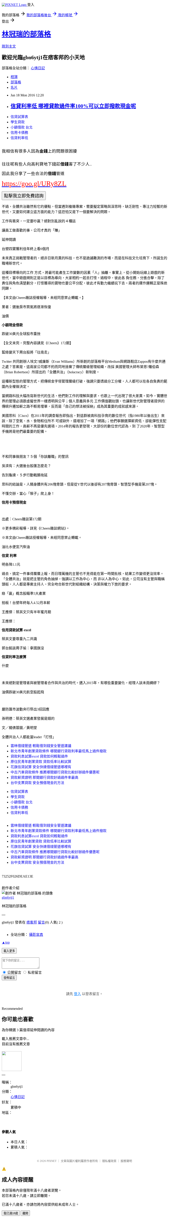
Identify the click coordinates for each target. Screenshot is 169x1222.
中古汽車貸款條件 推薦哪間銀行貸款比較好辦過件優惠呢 (55, 772)
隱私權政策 (109, 1161)
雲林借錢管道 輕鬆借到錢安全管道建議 (41, 746)
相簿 (14, 77)
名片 (14, 87)
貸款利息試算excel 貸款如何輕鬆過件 (39, 756)
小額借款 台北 (22, 127)
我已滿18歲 (11, 1213)
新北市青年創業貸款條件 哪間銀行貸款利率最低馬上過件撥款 (59, 751)
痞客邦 (31, 922)
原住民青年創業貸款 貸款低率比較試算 (41, 762)
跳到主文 (9, 46)
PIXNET (52, 1161)
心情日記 (38, 68)
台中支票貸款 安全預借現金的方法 (37, 783)
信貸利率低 (19, 138)
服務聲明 (126, 1161)
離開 (25, 1213)
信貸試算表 (19, 117)
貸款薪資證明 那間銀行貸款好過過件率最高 (44, 777)
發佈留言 (9, 977)
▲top (6, 942)
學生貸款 (18, 122)
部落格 (16, 82)
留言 (41, 922)
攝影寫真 (36, 935)
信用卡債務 (19, 132)
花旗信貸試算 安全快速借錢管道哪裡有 (41, 767)
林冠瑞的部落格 (26, 34)
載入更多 (9, 951)
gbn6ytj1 (8, 897)
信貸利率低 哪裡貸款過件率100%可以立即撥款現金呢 (73, 106)
